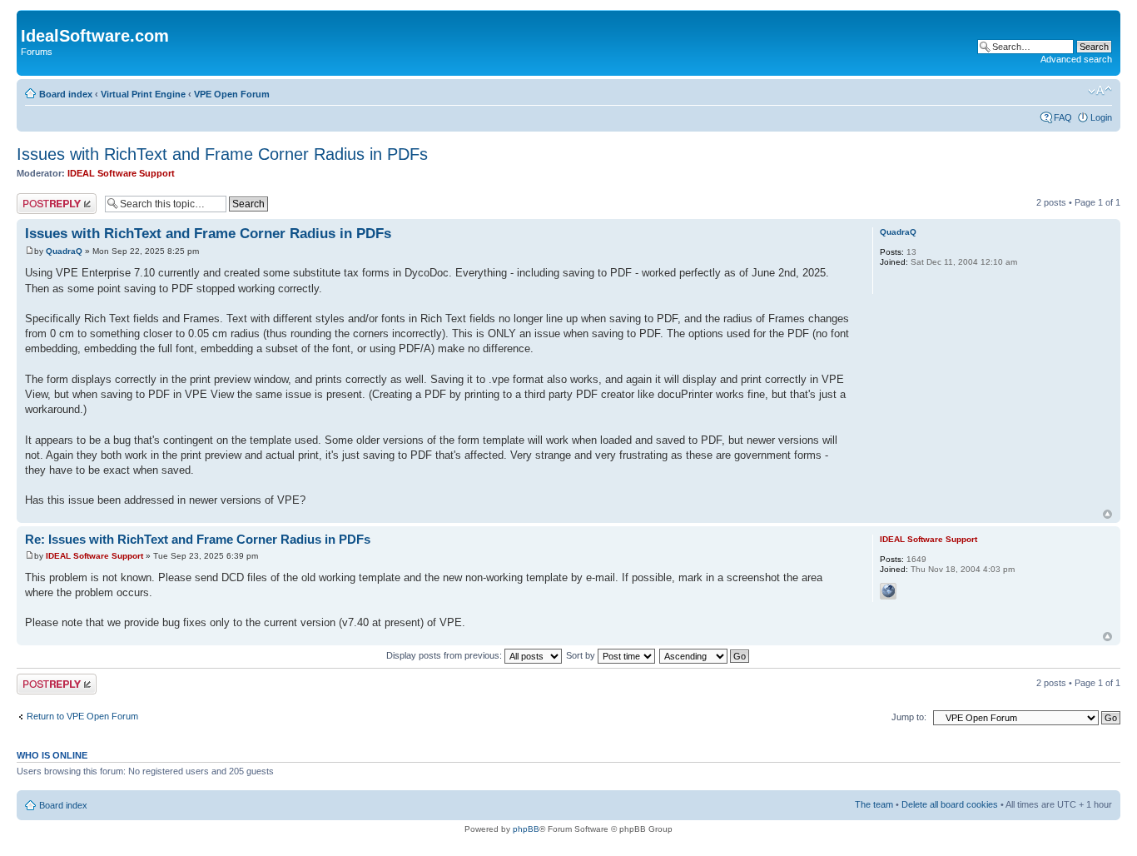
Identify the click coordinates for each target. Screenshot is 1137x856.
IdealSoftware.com (95, 36)
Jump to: (908, 717)
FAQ (1063, 117)
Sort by (582, 655)
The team (874, 804)
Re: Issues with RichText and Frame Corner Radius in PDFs (197, 539)
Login (1101, 117)
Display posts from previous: (445, 655)
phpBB (526, 829)
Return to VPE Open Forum (82, 716)
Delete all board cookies (949, 804)
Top (1107, 514)
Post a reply (41, 198)
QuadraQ (64, 251)
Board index (65, 94)
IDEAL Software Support (121, 173)
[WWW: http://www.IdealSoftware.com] (888, 591)
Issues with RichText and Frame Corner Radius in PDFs (222, 154)
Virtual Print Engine (143, 94)
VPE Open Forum (232, 94)
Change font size (1100, 90)
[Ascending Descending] (705, 655)
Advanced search (1076, 59)
